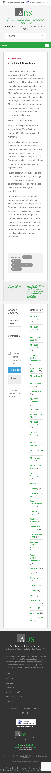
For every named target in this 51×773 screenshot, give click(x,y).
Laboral (33, 591)
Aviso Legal (12, 768)
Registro (14, 379)
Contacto (26, 709)
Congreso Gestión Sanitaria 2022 (35, 544)
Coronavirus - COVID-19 (21, 265)
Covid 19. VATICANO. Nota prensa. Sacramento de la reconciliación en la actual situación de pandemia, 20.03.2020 (35, 291)
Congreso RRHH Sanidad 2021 (36, 504)
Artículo (27, 257)
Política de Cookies (10, 770)
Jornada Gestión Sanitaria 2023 (35, 358)
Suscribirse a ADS (13, 692)
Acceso (13, 709)
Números (9, 683)
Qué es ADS (10, 678)
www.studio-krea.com (32, 761)
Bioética (16, 261)
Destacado (34, 568)
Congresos (10, 701)
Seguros (33, 409)
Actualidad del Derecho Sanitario (25, 21)
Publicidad (34, 608)
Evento (33, 573)
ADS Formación (36, 450)
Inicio (8, 674)
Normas (33, 595)
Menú (4, 45)
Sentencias (34, 613)
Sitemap (39, 709)
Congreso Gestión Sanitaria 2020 (35, 558)
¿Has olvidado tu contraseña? (14, 393)
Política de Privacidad (31, 768)
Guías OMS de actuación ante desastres (13, 288)
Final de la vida (36, 578)
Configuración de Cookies (35, 770)
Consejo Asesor (12, 687)
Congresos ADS (36, 391)
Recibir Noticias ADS (14, 697)
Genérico (16, 269)
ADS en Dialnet (36, 376)
